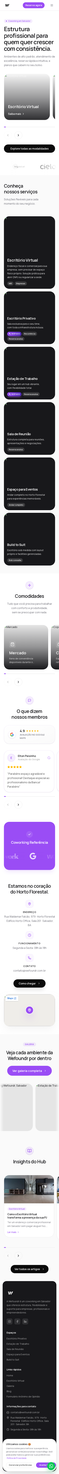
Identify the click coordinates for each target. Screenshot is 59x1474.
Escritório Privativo (17, 1338)
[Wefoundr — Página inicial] (7, 5)
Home (10, 1375)
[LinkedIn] (25, 1321)
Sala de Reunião (15, 1349)
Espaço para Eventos (18, 1354)
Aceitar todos (46, 1465)
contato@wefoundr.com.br (25, 1412)
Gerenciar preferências (20, 1465)
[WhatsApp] (51, 1466)
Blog (9, 1391)
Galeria (10, 1386)
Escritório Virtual (15, 1380)
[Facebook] (17, 1321)
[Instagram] (9, 1321)
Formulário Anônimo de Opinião (23, 1396)
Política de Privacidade (16, 1458)
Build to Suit (13, 1359)
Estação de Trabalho (18, 1343)
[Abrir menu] (52, 5)
